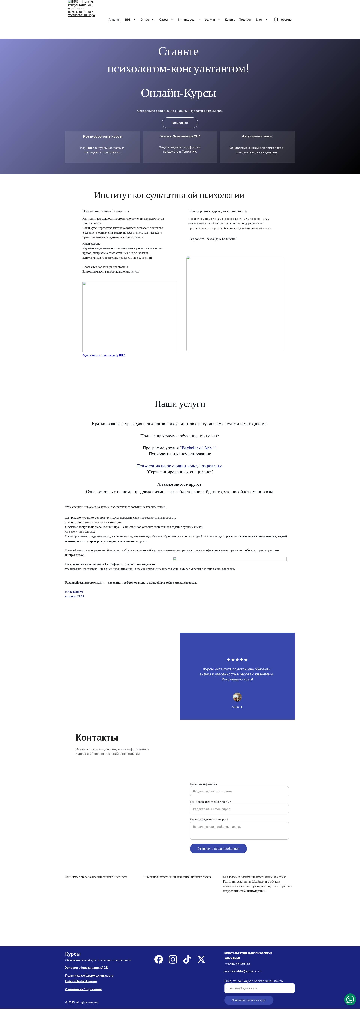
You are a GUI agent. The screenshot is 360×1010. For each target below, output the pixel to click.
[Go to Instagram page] (173, 959)
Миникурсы (186, 19)
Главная (115, 19)
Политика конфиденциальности (89, 975)
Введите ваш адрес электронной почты (253, 981)
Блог (258, 19)
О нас (145, 19)
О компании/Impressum (83, 989)
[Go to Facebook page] (158, 959)
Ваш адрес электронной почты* (210, 801)
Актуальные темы (257, 136)
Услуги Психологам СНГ (180, 136)
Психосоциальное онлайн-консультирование (179, 465)
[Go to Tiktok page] (187, 959)
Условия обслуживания (82, 967)
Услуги (210, 19)
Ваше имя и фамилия (203, 784)
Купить (230, 19)
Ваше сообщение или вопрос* (209, 819)
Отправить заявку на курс (249, 1000)
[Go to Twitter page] (201, 959)
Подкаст (245, 19)
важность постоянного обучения (122, 218)
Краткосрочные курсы (102, 136)
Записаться (179, 123)
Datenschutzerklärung (81, 981)
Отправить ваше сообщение (218, 848)
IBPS (127, 19)
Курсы (163, 19)
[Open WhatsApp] (350, 999)
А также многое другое (179, 484)
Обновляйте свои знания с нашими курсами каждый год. (180, 111)
